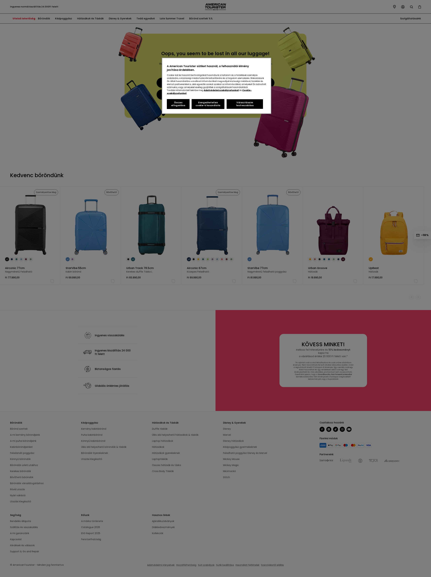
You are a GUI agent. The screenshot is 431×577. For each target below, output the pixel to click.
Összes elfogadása (178, 104)
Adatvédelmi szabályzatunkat (221, 90)
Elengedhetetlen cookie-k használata (208, 104)
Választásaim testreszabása (245, 104)
